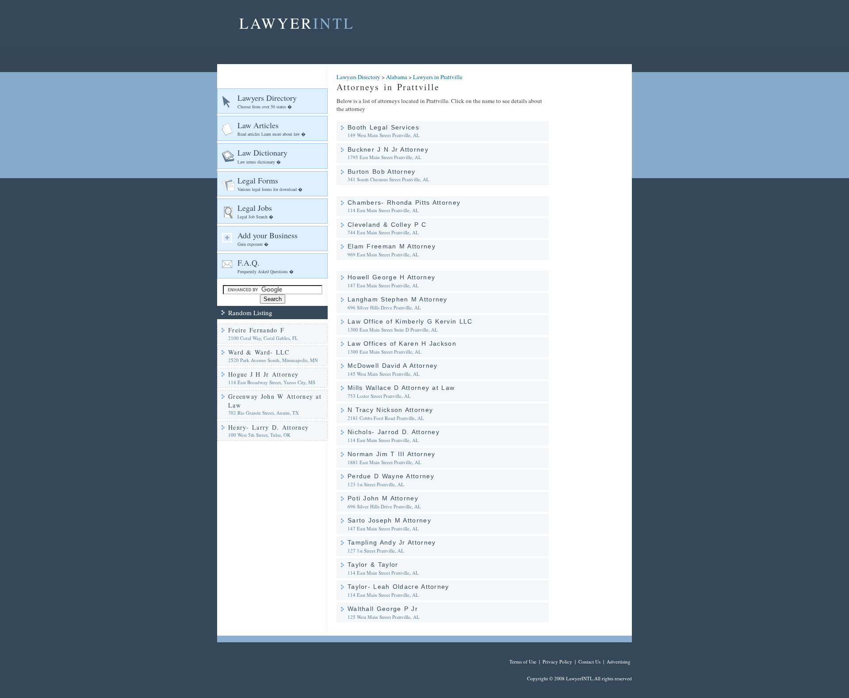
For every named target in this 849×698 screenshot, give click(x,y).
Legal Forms (269, 183)
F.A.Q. (265, 266)
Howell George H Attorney (391, 277)
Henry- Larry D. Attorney (268, 427)
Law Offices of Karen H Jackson (402, 343)
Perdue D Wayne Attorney (391, 476)
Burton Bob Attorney (382, 171)
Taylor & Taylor (373, 564)
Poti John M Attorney (383, 498)
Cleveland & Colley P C (387, 224)
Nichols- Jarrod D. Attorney (394, 431)
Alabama (396, 77)
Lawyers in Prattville (438, 77)
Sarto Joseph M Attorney (389, 520)
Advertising (619, 661)
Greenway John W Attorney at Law (274, 400)
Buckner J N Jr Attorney (388, 149)
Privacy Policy (557, 661)
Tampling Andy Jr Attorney (392, 542)
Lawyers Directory (267, 101)
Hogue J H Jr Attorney (263, 374)
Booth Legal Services (383, 127)
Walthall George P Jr (383, 608)
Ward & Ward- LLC (259, 352)
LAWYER (297, 23)
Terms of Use (522, 661)
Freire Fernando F (256, 330)
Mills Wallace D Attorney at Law (401, 387)
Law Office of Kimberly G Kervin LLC (410, 321)
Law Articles (271, 128)
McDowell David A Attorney (393, 365)
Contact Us (589, 661)
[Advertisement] (594, 196)
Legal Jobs (255, 211)
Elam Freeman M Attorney (392, 246)
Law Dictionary (262, 155)
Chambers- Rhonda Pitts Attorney (404, 202)
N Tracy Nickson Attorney (390, 409)
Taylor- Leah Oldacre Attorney (398, 586)
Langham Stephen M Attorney (397, 299)
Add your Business (267, 238)
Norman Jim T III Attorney (392, 454)
